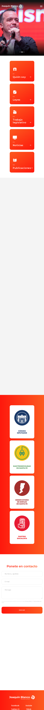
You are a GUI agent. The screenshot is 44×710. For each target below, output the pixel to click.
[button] (41, 6)
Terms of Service (37, 601)
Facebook (15, 705)
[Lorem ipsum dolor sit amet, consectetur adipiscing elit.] (22, 421)
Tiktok (28, 709)
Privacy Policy (28, 601)
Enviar (22, 610)
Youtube (28, 705)
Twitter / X (15, 709)
